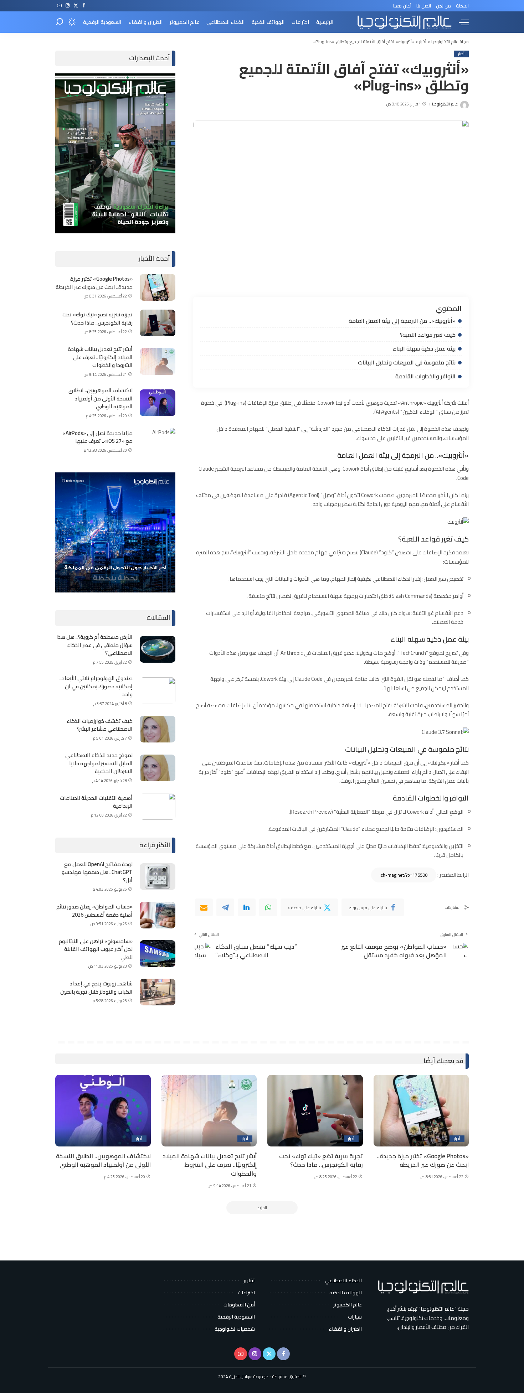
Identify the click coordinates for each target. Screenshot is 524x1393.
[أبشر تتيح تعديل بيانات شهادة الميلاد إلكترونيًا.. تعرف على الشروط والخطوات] (157, 361)
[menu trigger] (460, 22)
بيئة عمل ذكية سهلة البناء (424, 348)
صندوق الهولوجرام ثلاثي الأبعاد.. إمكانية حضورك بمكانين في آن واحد (96, 686)
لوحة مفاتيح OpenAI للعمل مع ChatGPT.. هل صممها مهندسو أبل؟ (97, 872)
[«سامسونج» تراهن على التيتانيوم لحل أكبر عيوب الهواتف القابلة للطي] (157, 953)
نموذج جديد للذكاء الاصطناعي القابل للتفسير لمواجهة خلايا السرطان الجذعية (99, 763)
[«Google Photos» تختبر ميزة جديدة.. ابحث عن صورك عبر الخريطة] (157, 287)
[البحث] (59, 22)
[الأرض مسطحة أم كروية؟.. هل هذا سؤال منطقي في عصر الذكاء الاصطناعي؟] (157, 649)
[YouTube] (59, 5)
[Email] (204, 907)
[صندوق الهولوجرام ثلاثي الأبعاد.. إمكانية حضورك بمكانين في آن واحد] (157, 690)
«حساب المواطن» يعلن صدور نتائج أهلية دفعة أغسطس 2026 (94, 910)
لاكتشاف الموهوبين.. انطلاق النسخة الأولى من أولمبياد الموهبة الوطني (100, 398)
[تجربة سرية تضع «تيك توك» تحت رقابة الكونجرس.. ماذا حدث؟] (157, 323)
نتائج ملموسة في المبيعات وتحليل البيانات (407, 362)
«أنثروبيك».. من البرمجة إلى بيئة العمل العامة (402, 320)
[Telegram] (225, 907)
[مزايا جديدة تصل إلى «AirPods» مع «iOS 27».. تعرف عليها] (157, 441)
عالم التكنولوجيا (445, 104)
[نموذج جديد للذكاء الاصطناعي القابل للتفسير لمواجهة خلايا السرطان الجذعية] (157, 768)
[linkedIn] (247, 907)
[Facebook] (84, 5)
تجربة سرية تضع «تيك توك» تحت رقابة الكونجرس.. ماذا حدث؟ (97, 318)
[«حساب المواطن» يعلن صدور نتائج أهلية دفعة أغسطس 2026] (157, 915)
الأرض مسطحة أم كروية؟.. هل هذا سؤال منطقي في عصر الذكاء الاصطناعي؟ (94, 645)
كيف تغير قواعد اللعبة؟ (428, 334)
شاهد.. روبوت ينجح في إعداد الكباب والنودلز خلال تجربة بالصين (96, 987)
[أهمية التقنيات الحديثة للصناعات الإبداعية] (157, 806)
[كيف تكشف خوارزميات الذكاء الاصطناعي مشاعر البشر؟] (157, 729)
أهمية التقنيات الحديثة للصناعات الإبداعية (96, 802)
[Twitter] (76, 5)
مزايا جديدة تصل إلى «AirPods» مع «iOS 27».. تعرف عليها (97, 437)
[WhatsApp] (268, 907)
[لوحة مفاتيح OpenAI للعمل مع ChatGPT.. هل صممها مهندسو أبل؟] (157, 876)
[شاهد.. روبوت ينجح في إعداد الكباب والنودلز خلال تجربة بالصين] (157, 992)
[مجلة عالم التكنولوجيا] (403, 22)
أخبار (461, 54)
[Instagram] (67, 5)
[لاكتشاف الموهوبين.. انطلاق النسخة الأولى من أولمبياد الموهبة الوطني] (157, 402)
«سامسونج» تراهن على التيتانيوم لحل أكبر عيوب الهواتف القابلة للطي (96, 949)
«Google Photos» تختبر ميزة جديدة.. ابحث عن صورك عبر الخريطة (94, 283)
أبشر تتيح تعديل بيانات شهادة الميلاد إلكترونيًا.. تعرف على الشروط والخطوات (100, 357)
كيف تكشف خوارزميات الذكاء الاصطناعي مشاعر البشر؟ (100, 725)
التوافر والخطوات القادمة (425, 376)
